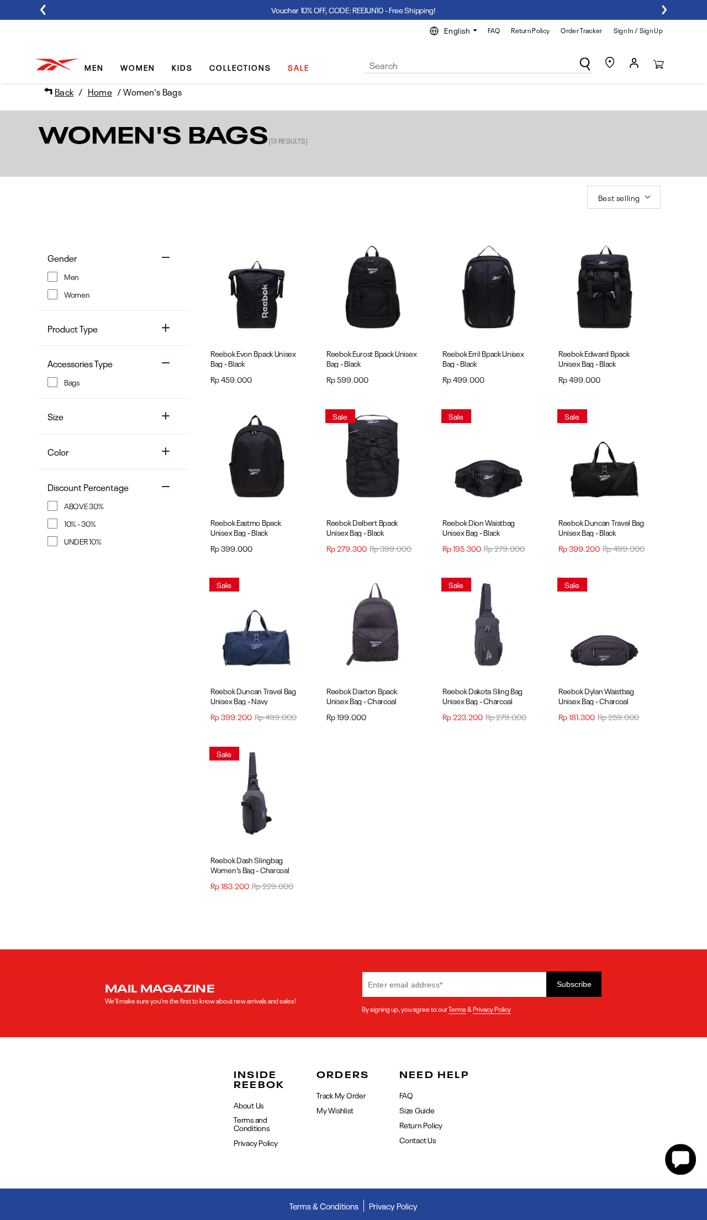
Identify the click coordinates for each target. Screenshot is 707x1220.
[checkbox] (106, 276)
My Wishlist (334, 1109)
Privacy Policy (492, 1008)
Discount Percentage (88, 486)
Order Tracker (581, 30)
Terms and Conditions (252, 1123)
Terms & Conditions (323, 1206)
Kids (182, 66)
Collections (240, 66)
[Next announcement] (664, 9)
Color (58, 451)
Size (56, 416)
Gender (62, 257)
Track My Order (341, 1095)
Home (100, 91)
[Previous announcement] (42, 9)
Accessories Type (80, 363)
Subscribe (574, 984)
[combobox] (478, 65)
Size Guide (417, 1109)
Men (94, 66)
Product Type (73, 328)
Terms (457, 1008)
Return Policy (530, 30)
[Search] (585, 64)
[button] (98, 62)
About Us (248, 1105)
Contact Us (417, 1139)
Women (137, 66)
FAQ (494, 30)
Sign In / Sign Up (638, 30)
